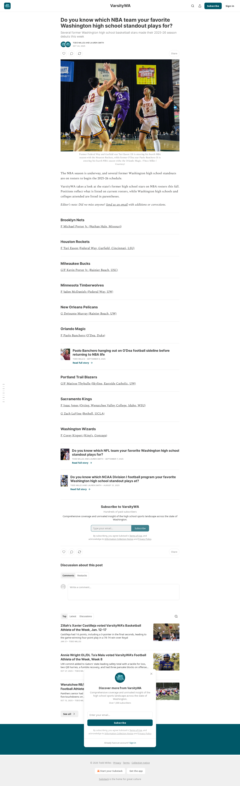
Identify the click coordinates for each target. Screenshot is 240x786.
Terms (126, 762)
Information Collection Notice (119, 733)
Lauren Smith (97, 43)
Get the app (136, 770)
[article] (120, 635)
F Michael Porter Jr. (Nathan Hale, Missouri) (91, 226)
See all (67, 714)
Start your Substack (111, 770)
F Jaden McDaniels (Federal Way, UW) (87, 291)
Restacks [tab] (82, 575)
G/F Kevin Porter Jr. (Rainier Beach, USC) (89, 270)
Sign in (230, 6)
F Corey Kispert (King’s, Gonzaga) (84, 435)
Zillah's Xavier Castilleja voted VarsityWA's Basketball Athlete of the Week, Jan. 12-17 (101, 628)
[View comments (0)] (71, 53)
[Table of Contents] (3, 393)
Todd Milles (79, 43)
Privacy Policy (144, 733)
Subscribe (213, 6)
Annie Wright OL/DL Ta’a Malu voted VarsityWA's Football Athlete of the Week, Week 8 (103, 657)
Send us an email (117, 204)
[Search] (192, 6)
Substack (104, 779)
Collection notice (141, 762)
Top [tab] (64, 616)
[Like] (64, 53)
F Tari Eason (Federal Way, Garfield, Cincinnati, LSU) (98, 248)
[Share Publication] (200, 6)
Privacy (117, 762)
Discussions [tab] (86, 616)
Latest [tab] (73, 616)
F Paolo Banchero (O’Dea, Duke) (83, 335)
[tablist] (75, 575)
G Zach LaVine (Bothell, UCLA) (82, 413)
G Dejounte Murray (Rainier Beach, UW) (89, 313)
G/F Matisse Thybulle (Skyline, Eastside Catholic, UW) (98, 383)
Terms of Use (135, 730)
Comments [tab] (68, 575)
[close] (151, 673)
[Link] (56, 220)
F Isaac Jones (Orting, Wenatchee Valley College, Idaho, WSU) (103, 405)
